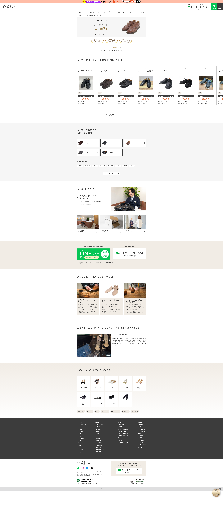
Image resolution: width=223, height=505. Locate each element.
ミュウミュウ (126, 411)
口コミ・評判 (80, 431)
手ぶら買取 (80, 436)
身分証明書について (81, 263)
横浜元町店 (98, 440)
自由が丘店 (98, 438)
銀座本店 (98, 429)
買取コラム (80, 442)
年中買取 (79, 433)
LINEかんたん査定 (142, 431)
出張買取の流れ (121, 426)
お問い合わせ (141, 447)
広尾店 (97, 436)
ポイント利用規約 (142, 444)
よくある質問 (80, 449)
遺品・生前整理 (81, 438)
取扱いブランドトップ (123, 435)
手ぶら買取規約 (142, 442)
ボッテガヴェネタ (115, 411)
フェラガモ (90, 411)
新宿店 (97, 431)
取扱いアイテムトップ (123, 437)
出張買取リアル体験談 (123, 429)
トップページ (79, 422)
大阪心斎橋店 (99, 445)
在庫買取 (79, 440)
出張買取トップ (121, 424)
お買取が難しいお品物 (123, 442)
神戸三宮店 (98, 447)
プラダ (97, 411)
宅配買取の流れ (142, 429)
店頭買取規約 (141, 435)
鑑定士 (79, 426)
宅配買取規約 (141, 440)
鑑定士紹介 (80, 429)
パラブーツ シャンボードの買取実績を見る (111, 115)
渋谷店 (97, 433)
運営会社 (79, 452)
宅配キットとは (142, 426)
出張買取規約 (141, 437)
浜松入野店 (98, 442)
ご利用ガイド (80, 445)
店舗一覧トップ (99, 424)
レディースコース (122, 431)
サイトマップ (80, 454)
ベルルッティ (105, 411)
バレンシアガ (81, 411)
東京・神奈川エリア (100, 426)
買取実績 (120, 440)
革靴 (200, 92)
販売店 (79, 447)
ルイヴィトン (135, 411)
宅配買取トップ (142, 424)
